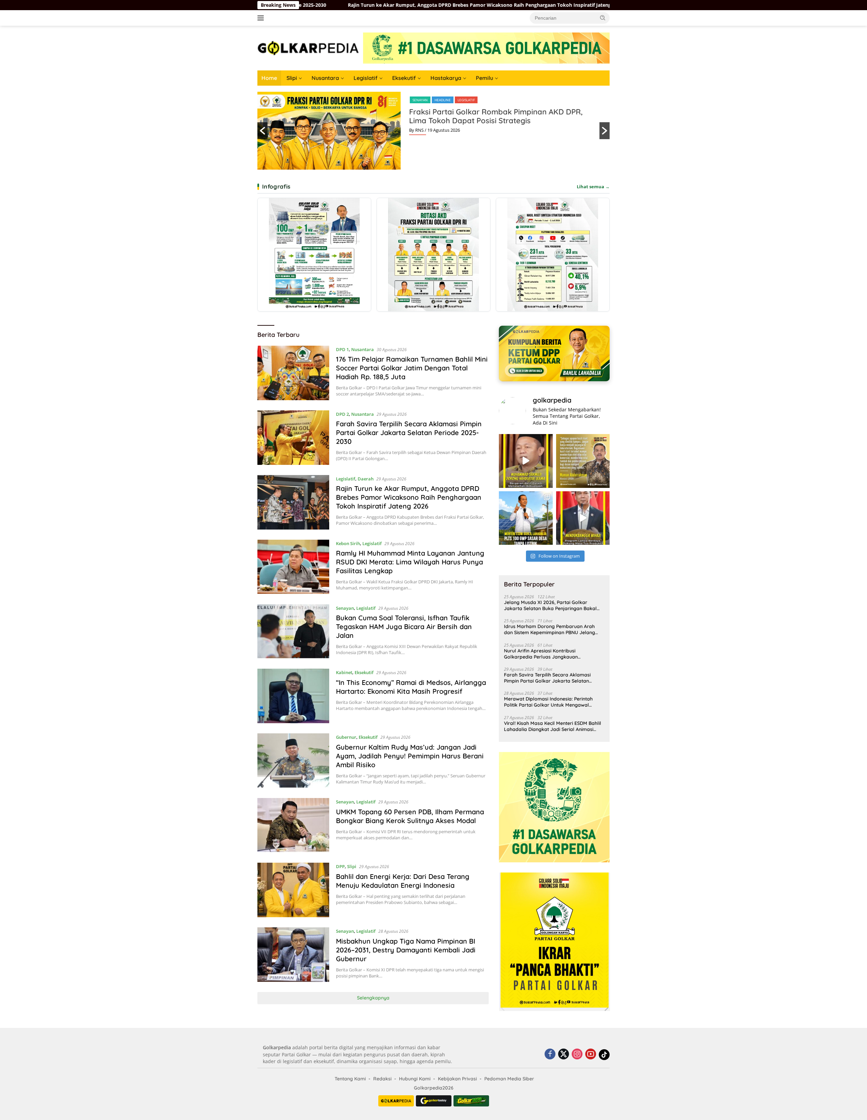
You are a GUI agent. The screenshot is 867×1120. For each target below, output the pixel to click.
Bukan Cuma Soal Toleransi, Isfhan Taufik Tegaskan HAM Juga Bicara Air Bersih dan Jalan (404, 626)
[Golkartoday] (433, 1100)
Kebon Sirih (348, 543)
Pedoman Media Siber (509, 1079)
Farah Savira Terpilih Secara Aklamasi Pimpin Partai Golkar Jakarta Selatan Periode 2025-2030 (409, 432)
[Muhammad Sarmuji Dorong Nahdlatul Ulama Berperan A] (525, 461)
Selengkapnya (373, 998)
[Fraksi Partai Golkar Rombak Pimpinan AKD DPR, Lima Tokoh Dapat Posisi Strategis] (433, 254)
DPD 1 (342, 349)
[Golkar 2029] (471, 1100)
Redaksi (382, 1079)
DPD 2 (342, 414)
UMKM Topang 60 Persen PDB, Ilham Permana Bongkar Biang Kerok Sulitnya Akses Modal (410, 816)
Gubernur (346, 737)
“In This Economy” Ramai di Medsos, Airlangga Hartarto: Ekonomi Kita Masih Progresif (411, 686)
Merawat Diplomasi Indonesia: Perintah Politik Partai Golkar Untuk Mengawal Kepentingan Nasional (548, 702)
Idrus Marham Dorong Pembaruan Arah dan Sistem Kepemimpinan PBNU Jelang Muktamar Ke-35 (549, 629)
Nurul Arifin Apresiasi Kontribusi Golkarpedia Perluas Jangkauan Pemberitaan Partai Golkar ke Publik (545, 654)
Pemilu (484, 77)
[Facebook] (550, 1054)
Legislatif (366, 77)
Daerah (366, 479)
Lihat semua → (593, 187)
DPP (416, 100)
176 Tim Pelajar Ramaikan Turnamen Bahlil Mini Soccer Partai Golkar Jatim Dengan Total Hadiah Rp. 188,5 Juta (412, 368)
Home (269, 77)
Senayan (345, 608)
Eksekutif (404, 77)
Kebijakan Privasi (457, 1079)
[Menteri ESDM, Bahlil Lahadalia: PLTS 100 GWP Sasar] (525, 518)
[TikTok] (604, 1054)
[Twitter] (563, 1054)
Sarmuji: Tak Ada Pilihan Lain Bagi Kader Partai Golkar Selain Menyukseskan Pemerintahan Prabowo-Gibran (493, 120)
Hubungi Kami (414, 1079)
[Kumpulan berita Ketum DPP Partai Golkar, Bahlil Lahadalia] (554, 353)
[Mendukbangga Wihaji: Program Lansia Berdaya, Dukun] (583, 518)
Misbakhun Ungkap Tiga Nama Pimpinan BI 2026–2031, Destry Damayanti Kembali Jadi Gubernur (405, 950)
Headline (434, 100)
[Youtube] (590, 1054)
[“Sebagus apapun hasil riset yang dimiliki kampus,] (583, 461)
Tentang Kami (350, 1079)
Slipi (292, 77)
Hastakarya (445, 77)
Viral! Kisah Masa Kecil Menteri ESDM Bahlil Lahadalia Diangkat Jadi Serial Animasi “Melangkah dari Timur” (552, 726)
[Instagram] (577, 1054)
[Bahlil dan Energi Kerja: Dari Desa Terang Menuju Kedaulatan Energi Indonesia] (293, 890)
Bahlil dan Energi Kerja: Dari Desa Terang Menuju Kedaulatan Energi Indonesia (402, 880)
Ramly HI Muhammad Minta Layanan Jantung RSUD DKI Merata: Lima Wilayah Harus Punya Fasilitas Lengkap (410, 562)
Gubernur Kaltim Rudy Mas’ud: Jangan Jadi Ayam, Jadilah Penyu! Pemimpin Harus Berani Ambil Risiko (410, 756)
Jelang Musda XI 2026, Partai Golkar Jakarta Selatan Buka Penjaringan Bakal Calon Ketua (550, 605)
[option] (433, 131)
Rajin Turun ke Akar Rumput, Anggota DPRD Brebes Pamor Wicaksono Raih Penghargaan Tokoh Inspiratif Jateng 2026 (323, 5)
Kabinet (344, 672)
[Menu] (262, 18)
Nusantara (325, 77)
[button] (603, 17)
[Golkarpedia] (308, 47)
